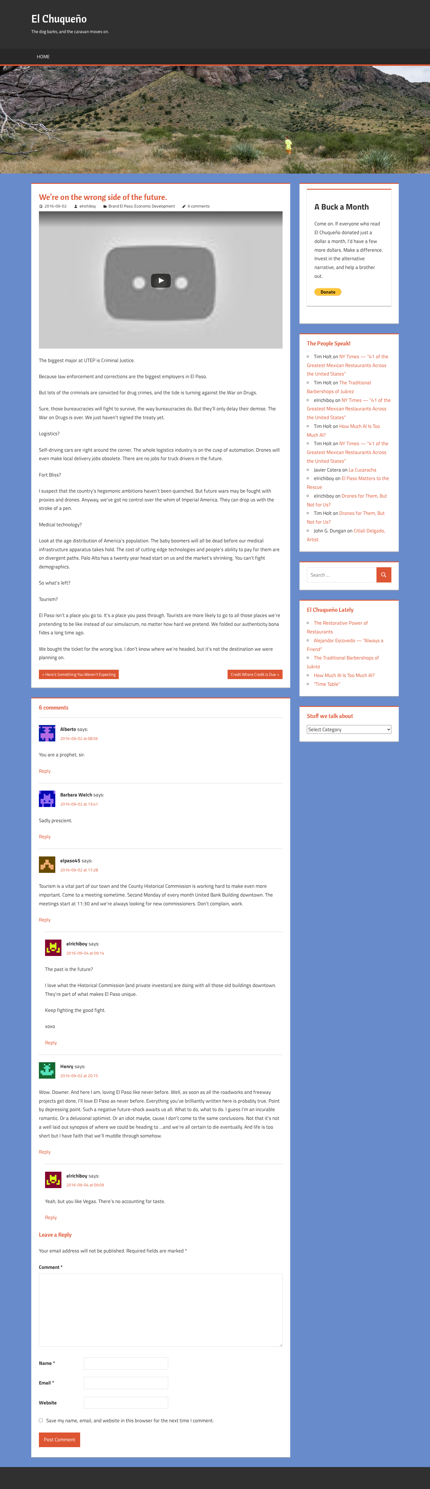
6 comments (199, 206)
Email (46, 1383)
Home (43, 56)
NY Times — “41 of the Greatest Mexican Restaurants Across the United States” (347, 365)
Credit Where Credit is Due (253, 675)
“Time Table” (327, 684)
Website (48, 1402)
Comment (51, 1267)
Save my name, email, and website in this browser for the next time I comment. (130, 1420)
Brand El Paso (121, 206)
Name (47, 1363)
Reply (45, 771)
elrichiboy (88, 206)
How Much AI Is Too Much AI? (344, 675)
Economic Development (154, 206)
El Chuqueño (59, 18)
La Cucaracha (362, 470)
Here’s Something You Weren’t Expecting (80, 675)
